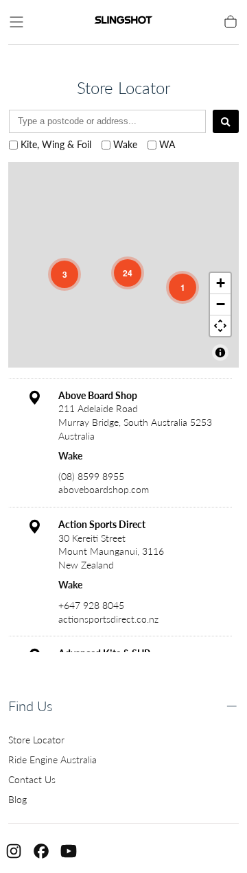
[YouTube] (68, 851)
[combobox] (107, 121)
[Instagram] (13, 851)
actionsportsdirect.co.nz (108, 619)
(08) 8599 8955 (91, 476)
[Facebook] (41, 851)
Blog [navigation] (17, 799)
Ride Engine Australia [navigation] (52, 759)
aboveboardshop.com (103, 489)
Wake (125, 144)
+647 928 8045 (91, 605)
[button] (16, 22)
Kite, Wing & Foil (56, 144)
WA (167, 144)
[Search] (226, 121)
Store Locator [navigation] (36, 739)
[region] (123, 265)
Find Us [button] (30, 706)
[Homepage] (123, 22)
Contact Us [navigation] (32, 779)
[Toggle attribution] (220, 352)
